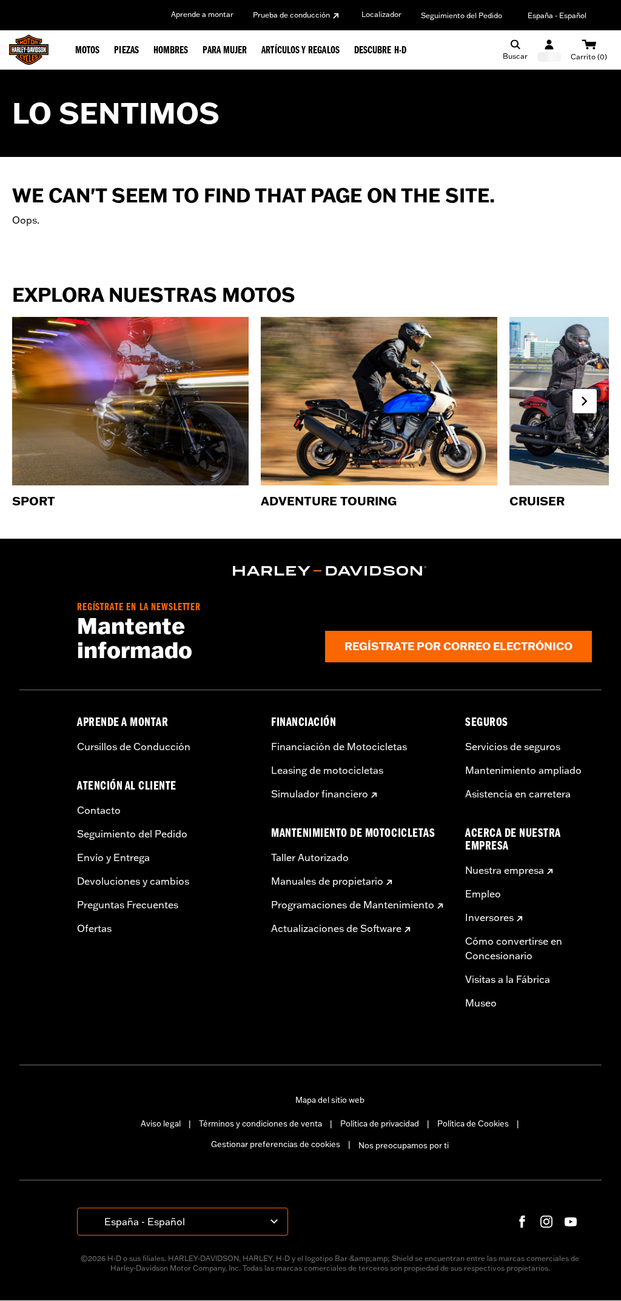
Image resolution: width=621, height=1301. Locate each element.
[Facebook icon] (522, 1221)
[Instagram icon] (546, 1221)
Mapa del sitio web (329, 1100)
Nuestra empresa (504, 870)
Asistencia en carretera (518, 794)
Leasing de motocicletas (327, 770)
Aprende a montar (202, 14)
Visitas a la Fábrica (507, 979)
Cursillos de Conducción (133, 746)
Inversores (489, 917)
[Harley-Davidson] (330, 571)
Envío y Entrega (113, 857)
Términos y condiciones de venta (260, 1123)
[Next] (584, 401)
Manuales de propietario (327, 881)
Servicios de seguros (512, 746)
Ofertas (94, 928)
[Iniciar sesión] (549, 50)
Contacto (99, 810)
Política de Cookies (473, 1123)
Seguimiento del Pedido (461, 15)
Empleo (483, 894)
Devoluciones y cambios (133, 881)
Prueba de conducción (291, 14)
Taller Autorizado (310, 857)
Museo (481, 1003)
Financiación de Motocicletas (339, 746)
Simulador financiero (319, 794)
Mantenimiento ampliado (523, 770)
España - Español (557, 15)
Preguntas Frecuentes (127, 905)
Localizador (381, 14)
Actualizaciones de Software (336, 928)
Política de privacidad (379, 1123)
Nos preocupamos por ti (403, 1145)
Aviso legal (161, 1123)
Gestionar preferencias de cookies (275, 1144)
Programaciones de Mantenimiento (352, 905)
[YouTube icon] (570, 1221)
